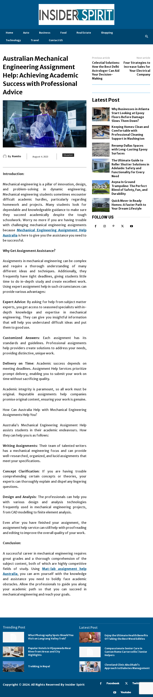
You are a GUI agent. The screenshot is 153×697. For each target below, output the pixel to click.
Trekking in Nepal (39, 666)
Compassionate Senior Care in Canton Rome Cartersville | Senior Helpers (126, 652)
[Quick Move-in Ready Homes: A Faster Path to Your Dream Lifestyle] (101, 205)
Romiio (16, 156)
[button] (146, 36)
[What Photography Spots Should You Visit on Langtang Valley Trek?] (13, 637)
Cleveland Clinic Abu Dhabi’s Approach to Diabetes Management (127, 666)
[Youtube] (131, 226)
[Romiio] (5, 156)
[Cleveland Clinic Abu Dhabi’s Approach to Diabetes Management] (90, 666)
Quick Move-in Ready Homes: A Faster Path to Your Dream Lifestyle (129, 204)
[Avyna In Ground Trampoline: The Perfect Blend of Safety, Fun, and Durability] (101, 187)
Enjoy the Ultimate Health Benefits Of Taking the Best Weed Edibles (126, 637)
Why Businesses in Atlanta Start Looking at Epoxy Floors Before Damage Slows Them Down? (130, 115)
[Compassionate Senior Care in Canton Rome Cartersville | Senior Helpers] (90, 652)
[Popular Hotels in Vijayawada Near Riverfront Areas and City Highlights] (13, 651)
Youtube (126, 692)
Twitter (137, 683)
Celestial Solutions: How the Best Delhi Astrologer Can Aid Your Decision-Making (106, 70)
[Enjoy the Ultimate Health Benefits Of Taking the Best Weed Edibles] (90, 637)
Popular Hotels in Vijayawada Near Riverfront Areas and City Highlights (49, 651)
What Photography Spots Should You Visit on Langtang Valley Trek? (51, 637)
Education (68, 155)
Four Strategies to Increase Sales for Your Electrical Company (137, 68)
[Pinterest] (113, 226)
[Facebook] (95, 226)
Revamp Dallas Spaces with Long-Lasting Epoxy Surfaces (129, 149)
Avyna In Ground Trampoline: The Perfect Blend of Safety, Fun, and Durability (129, 188)
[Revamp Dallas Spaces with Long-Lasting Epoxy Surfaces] (101, 150)
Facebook (113, 683)
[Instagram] (104, 226)
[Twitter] (122, 226)
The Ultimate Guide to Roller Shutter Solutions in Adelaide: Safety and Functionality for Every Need (130, 168)
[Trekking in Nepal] (13, 666)
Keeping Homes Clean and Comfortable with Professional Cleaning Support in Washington (130, 132)
